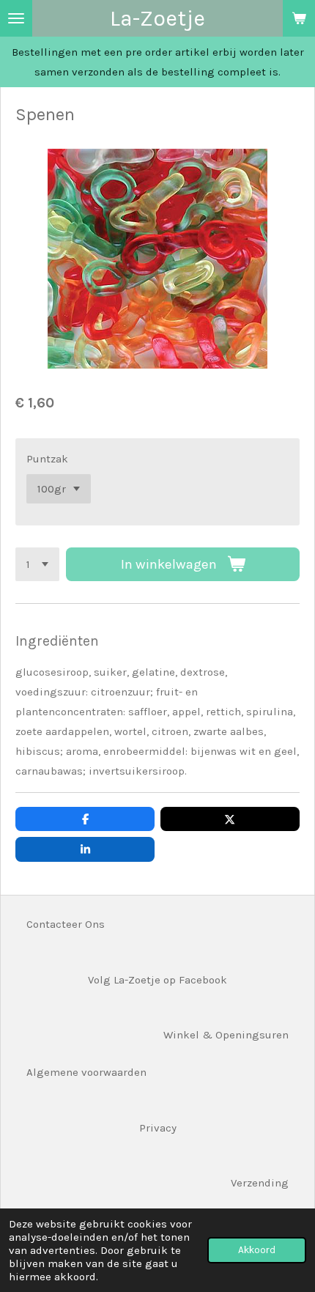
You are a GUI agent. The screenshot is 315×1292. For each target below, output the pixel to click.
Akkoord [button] (256, 1249)
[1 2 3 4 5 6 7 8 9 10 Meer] (37, 564)
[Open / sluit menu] (16, 18)
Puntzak (47, 458)
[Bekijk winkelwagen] (299, 18)
